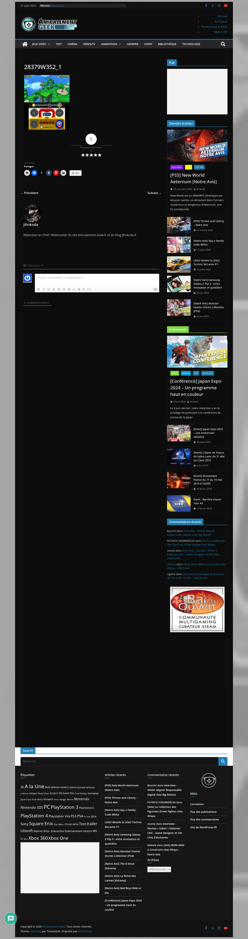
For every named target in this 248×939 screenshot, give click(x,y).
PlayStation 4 (34, 816)
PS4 (80, 816)
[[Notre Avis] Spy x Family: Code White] (179, 245)
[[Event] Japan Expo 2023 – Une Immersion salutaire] (179, 435)
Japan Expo (26, 799)
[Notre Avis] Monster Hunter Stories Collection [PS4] (209, 307)
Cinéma (72, 44)
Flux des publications (203, 811)
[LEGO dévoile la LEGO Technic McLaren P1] (179, 265)
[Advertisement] (197, 91)
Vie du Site (208, 373)
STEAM (68, 824)
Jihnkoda (201, 189)
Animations (109, 44)
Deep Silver (43, 793)
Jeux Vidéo (39, 44)
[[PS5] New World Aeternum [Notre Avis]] (197, 146)
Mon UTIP (220, 32)
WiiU (25, 839)
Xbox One (58, 838)
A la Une (34, 786)
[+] (89, 289)
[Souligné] (48, 289)
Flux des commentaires (204, 819)
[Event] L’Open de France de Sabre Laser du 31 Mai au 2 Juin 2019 (209, 456)
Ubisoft (27, 830)
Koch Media (37, 799)
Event (148, 44)
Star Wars (59, 824)
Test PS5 (199, 167)
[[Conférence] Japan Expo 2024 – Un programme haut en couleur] (197, 352)
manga (62, 799)
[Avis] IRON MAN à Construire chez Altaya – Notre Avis (165, 849)
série (75, 824)
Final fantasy (81, 793)
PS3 (73, 816)
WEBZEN (87, 831)
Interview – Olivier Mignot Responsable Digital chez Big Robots (164, 790)
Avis (47, 787)
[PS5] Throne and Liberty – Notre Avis (209, 223)
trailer (92, 823)
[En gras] (38, 289)
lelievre (171, 564)
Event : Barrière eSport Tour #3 (207, 501)
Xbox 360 (38, 838)
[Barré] (53, 289)
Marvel (70, 799)
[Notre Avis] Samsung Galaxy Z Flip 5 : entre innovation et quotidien (208, 283)
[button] (48, 44)
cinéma (24, 793)
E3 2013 (54, 793)
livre (56, 799)
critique (33, 793)
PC (47, 806)
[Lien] (79, 289)
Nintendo (81, 798)
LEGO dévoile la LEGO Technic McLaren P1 (207, 262)
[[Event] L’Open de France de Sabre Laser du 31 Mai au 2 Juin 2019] (179, 459)
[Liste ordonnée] (58, 289)
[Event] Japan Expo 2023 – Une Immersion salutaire (208, 432)
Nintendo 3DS (32, 807)
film (72, 793)
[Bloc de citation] (69, 289)
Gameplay (93, 793)
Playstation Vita (59, 816)
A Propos (221, 21)
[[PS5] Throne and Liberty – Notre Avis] (179, 225)
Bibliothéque (167, 44)
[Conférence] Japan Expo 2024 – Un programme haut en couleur (195, 387)
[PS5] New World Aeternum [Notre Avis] (193, 178)
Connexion (197, 804)
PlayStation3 (86, 807)
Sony (24, 824)
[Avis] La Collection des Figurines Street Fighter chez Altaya (165, 811)
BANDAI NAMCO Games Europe (68, 787)
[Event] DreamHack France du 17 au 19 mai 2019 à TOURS (208, 479)
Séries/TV (89, 44)
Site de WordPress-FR (203, 827)
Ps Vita (87, 816)
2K (22, 787)
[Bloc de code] (74, 289)
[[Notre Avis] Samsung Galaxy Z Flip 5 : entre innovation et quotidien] (179, 286)
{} (84, 289)
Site (196, 373)
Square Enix (41, 823)
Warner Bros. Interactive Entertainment (58, 831)
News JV (186, 373)
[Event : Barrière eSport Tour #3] (179, 504)
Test (59, 44)
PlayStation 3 (64, 807)
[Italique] (43, 289)
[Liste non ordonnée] (63, 289)
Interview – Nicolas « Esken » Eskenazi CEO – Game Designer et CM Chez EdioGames (193, 554)
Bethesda (90, 787)
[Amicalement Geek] (25, 44)
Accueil (222, 16)
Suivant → (155, 193)
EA (60, 793)
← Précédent (29, 193)
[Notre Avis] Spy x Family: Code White (209, 242)
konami (48, 799)
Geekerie (133, 44)
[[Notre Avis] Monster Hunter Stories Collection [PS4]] (179, 310)
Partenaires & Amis (214, 27)
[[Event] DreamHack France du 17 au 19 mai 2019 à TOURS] (179, 482)
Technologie (191, 44)
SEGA (93, 816)
